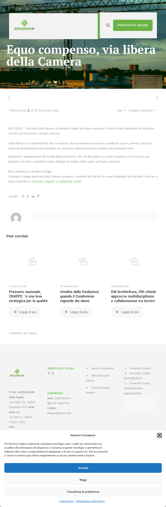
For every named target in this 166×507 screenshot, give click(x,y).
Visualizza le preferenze (83, 492)
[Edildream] (24, 26)
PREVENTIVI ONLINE (132, 25)
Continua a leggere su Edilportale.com (55, 181)
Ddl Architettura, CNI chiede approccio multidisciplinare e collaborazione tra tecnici (133, 296)
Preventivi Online (140, 368)
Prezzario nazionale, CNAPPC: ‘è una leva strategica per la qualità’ (28, 296)
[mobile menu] (90, 26)
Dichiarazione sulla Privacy (90, 501)
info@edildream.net (128, 6)
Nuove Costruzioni (102, 368)
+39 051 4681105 (73, 6)
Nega (83, 480)
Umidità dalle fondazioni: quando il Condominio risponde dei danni (79, 296)
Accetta (83, 468)
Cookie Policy (66, 501)
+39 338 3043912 (100, 6)
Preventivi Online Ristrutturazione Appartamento (137, 388)
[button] (159, 435)
